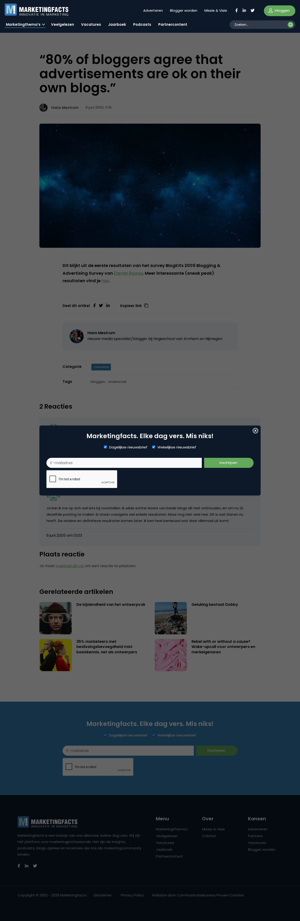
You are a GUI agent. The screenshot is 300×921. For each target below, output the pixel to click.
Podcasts (142, 24)
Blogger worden (183, 10)
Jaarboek (117, 24)
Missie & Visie (215, 10)
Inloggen (282, 10)
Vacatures (91, 24)
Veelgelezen (62, 24)
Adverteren (153, 10)
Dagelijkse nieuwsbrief (128, 447)
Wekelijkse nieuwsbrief (177, 447)
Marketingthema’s (23, 24)
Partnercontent (172, 24)
